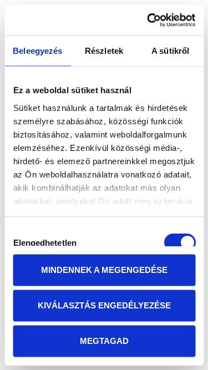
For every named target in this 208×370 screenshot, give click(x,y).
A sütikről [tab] (170, 50)
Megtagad (104, 341)
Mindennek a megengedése (104, 270)
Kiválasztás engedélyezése (104, 305)
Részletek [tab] (104, 50)
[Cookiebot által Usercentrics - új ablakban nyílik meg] (148, 20)
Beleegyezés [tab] (37, 50)
